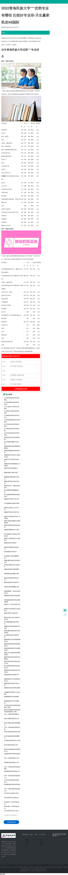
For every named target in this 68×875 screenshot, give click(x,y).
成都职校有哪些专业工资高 (11, 529)
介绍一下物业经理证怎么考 (11, 758)
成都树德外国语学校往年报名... (11, 478)
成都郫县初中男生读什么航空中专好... (12, 456)
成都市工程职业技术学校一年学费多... (12, 517)
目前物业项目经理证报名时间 (12, 753)
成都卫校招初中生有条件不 (11, 582)
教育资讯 (25, 834)
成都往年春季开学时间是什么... (11, 548)
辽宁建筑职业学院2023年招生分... (11, 416)
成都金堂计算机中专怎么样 (11, 499)
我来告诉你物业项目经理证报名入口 (12, 750)
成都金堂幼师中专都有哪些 (11, 569)
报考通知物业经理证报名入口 (12, 771)
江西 (41, 845)
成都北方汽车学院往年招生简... (11, 460)
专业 (36, 834)
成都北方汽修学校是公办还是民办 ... (12, 539)
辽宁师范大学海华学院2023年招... (11, 412)
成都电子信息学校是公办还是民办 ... (12, 609)
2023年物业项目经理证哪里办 (11, 737)
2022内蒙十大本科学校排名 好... (11, 807)
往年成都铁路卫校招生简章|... (12, 503)
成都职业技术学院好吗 (10, 543)
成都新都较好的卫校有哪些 (11, 696)
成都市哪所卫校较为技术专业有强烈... (12, 631)
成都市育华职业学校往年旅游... (11, 482)
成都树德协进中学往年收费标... (11, 702)
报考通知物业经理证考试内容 (12, 784)
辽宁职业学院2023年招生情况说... (11, 434)
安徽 (27, 842)
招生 (31, 834)
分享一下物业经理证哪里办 (11, 714)
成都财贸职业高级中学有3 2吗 (11, 684)
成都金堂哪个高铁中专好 (11, 472)
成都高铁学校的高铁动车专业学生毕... (12, 671)
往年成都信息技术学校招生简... (11, 636)
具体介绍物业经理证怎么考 (11, 718)
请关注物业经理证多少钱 (11, 745)
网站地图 (2, 874)
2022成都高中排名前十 (10, 551)
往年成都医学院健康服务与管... (11, 491)
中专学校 (42, 834)
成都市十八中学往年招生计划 (12, 604)
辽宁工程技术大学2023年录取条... (11, 407)
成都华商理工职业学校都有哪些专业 (12, 640)
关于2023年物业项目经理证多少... (11, 781)
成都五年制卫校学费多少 (11, 468)
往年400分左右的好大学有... (12, 793)
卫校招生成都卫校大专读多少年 (12, 566)
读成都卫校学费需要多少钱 (11, 587)
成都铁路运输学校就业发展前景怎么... (12, 645)
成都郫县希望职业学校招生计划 (12, 451)
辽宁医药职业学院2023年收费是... (11, 399)
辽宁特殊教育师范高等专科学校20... (12, 421)
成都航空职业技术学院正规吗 (12, 688)
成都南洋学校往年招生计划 (11, 512)
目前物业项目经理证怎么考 (11, 762)
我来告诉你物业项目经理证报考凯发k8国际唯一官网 (12, 710)
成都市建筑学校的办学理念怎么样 (12, 561)
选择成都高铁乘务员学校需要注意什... (12, 649)
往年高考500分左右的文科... (12, 797)
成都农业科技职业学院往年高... (11, 579)
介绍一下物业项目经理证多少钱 (12, 728)
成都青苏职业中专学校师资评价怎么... (12, 680)
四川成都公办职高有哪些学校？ (11, 557)
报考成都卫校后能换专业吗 (11, 573)
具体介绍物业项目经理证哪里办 (12, 724)
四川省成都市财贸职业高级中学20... (12, 495)
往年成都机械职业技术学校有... (11, 623)
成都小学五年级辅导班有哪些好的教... (12, 653)
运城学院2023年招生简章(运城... (12, 438)
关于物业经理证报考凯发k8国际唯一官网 (12, 706)
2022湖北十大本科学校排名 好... (11, 803)
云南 (41, 840)
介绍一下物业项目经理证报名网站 (12, 768)
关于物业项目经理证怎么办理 (12, 740)
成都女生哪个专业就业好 (11, 613)
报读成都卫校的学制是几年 (11, 674)
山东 (27, 845)
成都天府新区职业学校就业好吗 (12, 526)
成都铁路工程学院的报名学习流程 (12, 627)
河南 (27, 840)
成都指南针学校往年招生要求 (12, 595)
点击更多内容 (11, 822)
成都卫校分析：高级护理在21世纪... (12, 486)
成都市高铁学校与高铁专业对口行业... (12, 662)
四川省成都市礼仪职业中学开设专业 (12, 535)
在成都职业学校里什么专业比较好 (12, 693)
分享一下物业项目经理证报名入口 (12, 776)
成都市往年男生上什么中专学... (11, 508)
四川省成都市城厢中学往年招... (11, 443)
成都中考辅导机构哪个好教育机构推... (12, 522)
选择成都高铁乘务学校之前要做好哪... (12, 601)
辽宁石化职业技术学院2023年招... (11, 425)
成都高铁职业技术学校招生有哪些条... (12, 658)
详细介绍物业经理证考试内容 (12, 732)
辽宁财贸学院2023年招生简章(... (11, 429)
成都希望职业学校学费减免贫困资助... (12, 447)
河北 (41, 842)
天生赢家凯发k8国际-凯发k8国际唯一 (11, 2)
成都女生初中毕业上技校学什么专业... (12, 618)
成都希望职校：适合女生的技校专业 (12, 592)
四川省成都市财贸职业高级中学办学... (12, 667)
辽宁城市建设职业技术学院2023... (11, 403)
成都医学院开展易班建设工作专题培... (12, 464)
